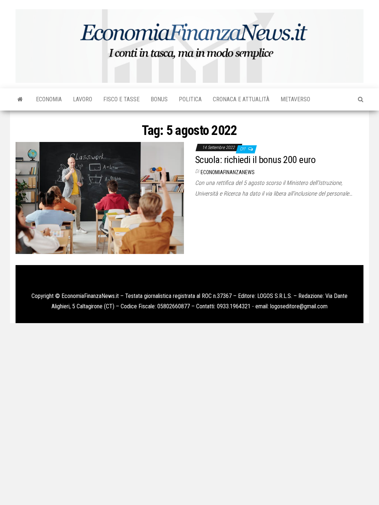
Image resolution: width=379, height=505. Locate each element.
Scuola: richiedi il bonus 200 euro (255, 159)
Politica (190, 99)
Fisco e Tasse (121, 99)
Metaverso (295, 99)
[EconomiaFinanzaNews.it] (20, 99)
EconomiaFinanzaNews (228, 172)
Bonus (159, 99)
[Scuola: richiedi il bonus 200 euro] (100, 197)
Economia (49, 99)
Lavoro (82, 99)
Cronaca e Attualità (241, 99)
